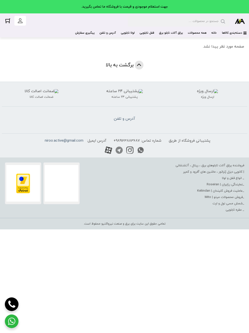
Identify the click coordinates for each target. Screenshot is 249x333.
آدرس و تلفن (107, 33)
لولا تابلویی (128, 33)
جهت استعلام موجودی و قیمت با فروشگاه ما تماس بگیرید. (124, 6)
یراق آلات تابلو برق (171, 33)
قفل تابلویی (147, 33)
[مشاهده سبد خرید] (8, 20)
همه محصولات (197, 33)
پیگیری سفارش (85, 33)
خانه (214, 33)
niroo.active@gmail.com (64, 140)
